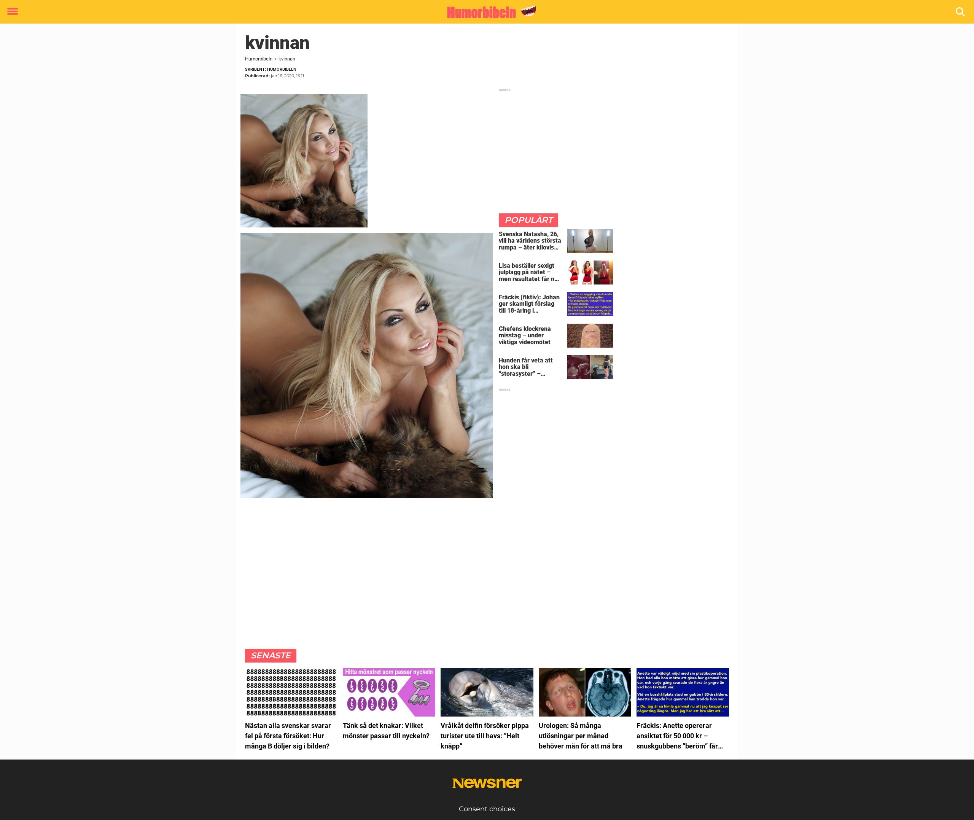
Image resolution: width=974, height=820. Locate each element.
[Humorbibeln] (484, 12)
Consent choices (487, 809)
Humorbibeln (258, 59)
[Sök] (961, 12)
